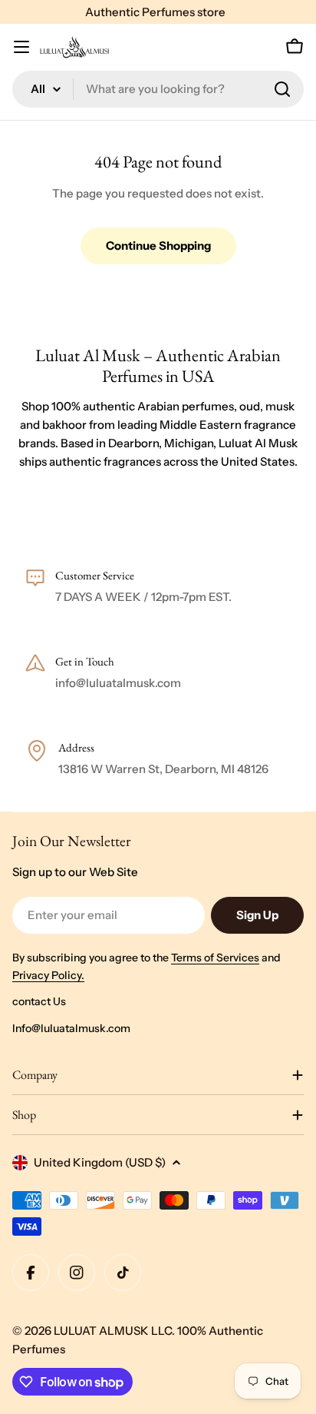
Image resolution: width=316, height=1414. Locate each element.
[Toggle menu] (21, 47)
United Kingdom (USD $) (100, 1162)
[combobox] (158, 89)
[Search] (282, 89)
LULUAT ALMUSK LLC (113, 1330)
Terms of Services (215, 957)
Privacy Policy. (48, 975)
